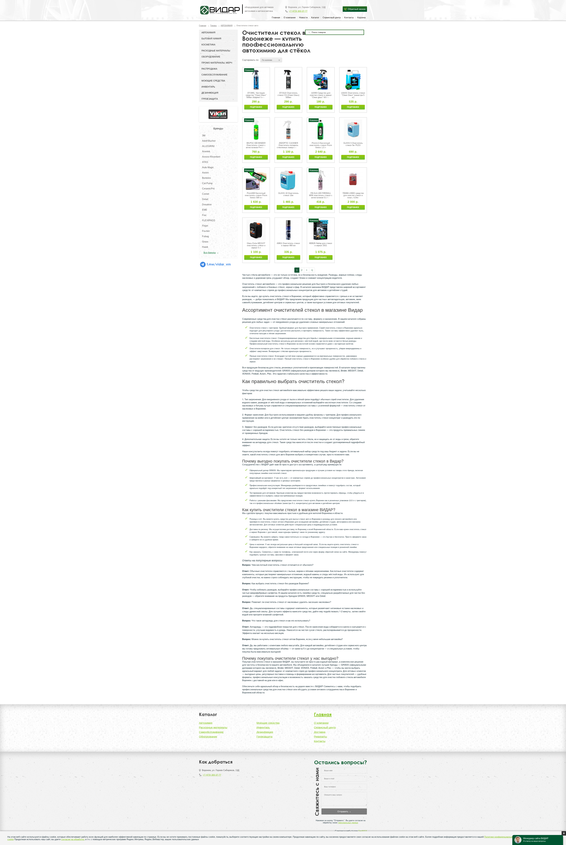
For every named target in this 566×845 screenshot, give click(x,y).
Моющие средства (267, 722)
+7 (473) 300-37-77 (298, 11)
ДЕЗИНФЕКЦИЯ (209, 93)
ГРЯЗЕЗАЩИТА (209, 99)
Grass (205, 241)
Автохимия (205, 722)
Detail (205, 199)
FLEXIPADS (208, 220)
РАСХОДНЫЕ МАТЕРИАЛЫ (215, 50)
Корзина (361, 17)
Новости (303, 17)
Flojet (205, 225)
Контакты (349, 17)
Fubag (205, 236)
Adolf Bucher (209, 141)
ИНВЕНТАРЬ (208, 86)
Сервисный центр (332, 17)
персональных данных (348, 823)
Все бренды (210, 252)
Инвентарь (263, 727)
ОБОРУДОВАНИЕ (210, 56)
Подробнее (256, 107)
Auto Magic (208, 167)
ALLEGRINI (208, 146)
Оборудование (208, 736)
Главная (276, 17)
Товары (213, 25)
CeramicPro (208, 188)
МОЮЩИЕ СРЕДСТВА (213, 80)
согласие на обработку (72, 839)
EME (204, 210)
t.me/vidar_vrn (218, 264)
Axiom (205, 172)
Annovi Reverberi (211, 156)
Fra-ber (206, 231)
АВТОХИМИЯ (226, 25)
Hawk (205, 247)
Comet (205, 194)
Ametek (206, 151)
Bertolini (206, 178)
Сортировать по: (250, 60)
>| (312, 270)
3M (203, 135)
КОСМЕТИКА (208, 44)
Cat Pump (207, 183)
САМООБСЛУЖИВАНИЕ (214, 74)
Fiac (204, 215)
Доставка (319, 732)
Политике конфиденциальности (500, 837)
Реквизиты (320, 736)
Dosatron (207, 204)
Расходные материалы (213, 727)
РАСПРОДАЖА (209, 69)
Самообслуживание (211, 732)
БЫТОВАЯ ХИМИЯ (211, 38)
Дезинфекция (264, 732)
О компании (290, 17)
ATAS (205, 162)
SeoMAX (362, 831)
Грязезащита (264, 736)
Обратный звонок (357, 9)
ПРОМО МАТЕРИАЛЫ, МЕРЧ (216, 62)
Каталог (315, 17)
